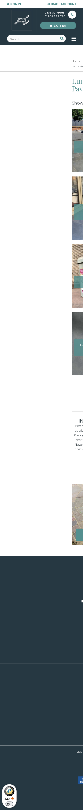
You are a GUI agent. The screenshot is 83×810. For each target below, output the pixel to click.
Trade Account (63, 4)
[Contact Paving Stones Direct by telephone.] (71, 15)
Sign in (15, 4)
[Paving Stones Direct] (22, 20)
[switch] (9, 804)
